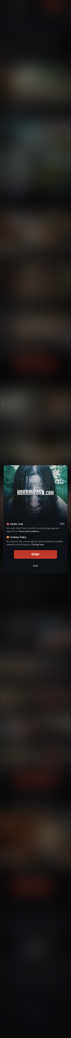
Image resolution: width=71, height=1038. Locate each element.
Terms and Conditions (28, 531)
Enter (36, 554)
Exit (35, 565)
